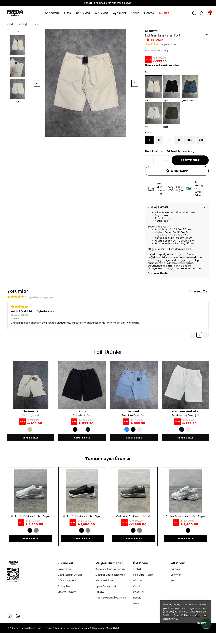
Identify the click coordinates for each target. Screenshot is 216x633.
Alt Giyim (101, 13)
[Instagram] (9, 616)
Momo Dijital (112, 628)
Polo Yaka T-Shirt (143, 574)
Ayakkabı (119, 13)
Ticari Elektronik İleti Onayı (111, 597)
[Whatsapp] (18, 616)
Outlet (164, 13)
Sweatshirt (139, 592)
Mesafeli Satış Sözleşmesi (110, 574)
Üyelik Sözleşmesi (106, 586)
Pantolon (176, 569)
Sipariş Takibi (65, 586)
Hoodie (137, 597)
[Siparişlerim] (201, 13)
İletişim (100, 592)
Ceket (136, 586)
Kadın (135, 13)
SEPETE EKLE (190, 160)
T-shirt (137, 569)
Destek (149, 13)
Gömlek (137, 580)
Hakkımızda (64, 569)
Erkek (67, 13)
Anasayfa (52, 13)
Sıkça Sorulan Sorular (70, 574)
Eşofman (176, 574)
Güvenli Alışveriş (67, 580)
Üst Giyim (83, 13)
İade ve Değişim (67, 592)
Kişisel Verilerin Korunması (110, 569)
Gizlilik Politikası (104, 580)
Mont (136, 603)
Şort (36, 24)
